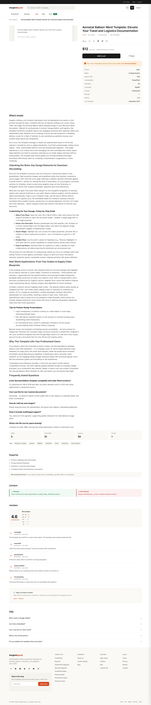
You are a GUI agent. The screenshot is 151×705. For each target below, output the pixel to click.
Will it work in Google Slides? (20, 618)
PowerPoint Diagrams (62, 665)
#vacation (49, 443)
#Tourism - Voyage (20, 443)
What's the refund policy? (18, 636)
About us (80, 658)
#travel (32, 443)
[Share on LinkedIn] (98, 41)
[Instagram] (29, 669)
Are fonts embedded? (17, 624)
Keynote (27, 14)
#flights (39, 443)
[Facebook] (15, 669)
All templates (13, 19)
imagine (16, 7)
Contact (139, 2)
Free (52, 14)
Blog (78, 665)
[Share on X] (94, 41)
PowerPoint (15, 14)
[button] (43, 33)
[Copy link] (89, 41)
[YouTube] (33, 669)
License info (104, 668)
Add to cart (101, 56)
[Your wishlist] (127, 8)
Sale (36, 14)
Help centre (104, 658)
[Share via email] (106, 41)
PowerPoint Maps (61, 671)
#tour (56, 443)
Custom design (82, 661)
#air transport (75, 443)
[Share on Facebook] (102, 41)
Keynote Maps (59, 674)
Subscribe (43, 684)
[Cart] (132, 8)
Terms (125, 658)
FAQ (101, 665)
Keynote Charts (60, 681)
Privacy (125, 661)
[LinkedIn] (20, 669)
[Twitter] (11, 669)
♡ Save (131, 56)
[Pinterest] (24, 669)
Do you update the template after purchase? (25, 641)
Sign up (21, 598)
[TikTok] (38, 669)
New (43, 14)
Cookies (125, 668)
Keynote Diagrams (61, 668)
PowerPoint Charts (61, 678)
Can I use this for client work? (20, 630)
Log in (138, 8)
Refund (125, 665)
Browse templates (130, 63)
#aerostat (65, 443)
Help (134, 2)
